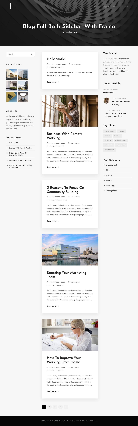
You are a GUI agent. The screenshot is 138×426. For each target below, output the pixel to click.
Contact (125, 6)
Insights (60, 285)
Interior (108, 140)
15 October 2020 (57, 143)
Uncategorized (111, 191)
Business (122, 131)
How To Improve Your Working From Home (64, 360)
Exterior (117, 136)
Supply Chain (121, 145)
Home (96, 6)
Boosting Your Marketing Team (66, 274)
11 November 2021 (58, 64)
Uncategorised (57, 67)
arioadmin (76, 64)
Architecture (109, 131)
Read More (51, 82)
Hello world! (57, 58)
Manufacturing (120, 140)
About (115, 6)
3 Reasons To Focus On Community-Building (65, 189)
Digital (107, 136)
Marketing (108, 145)
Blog (52, 146)
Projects (106, 6)
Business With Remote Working (65, 135)
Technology (61, 200)
